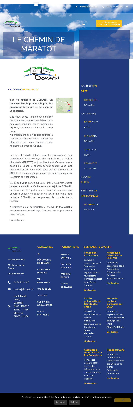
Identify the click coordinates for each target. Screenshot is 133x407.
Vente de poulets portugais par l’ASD (114, 302)
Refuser (74, 402)
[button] (36, 4)
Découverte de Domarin (44, 261)
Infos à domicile (66, 256)
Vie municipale (43, 281)
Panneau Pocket (65, 275)
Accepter (61, 402)
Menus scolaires (66, 285)
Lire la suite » (90, 290)
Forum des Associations (91, 254)
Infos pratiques (43, 313)
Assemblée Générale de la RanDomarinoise (93, 353)
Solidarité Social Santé (44, 303)
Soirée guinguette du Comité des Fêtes (92, 302)
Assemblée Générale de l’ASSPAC (114, 255)
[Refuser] (122, 400)
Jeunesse (42, 295)
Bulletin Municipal (66, 266)
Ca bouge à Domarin (43, 271)
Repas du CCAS (115, 350)
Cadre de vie (44, 289)
